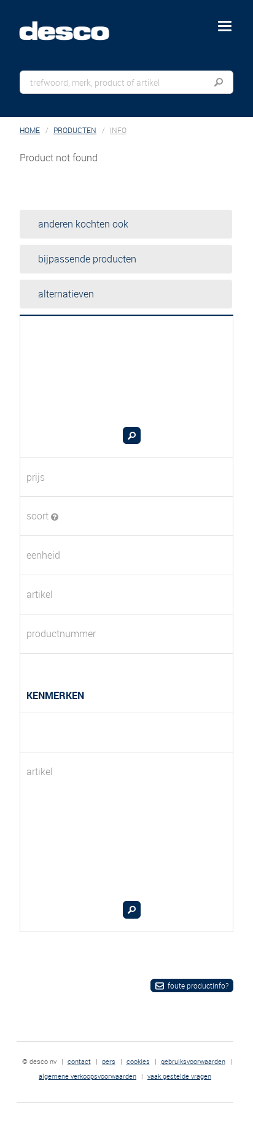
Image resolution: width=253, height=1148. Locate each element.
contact (79, 1061)
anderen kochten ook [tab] (83, 224)
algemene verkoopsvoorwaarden (87, 1076)
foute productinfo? (198, 985)
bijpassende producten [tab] (87, 259)
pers (108, 1061)
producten (74, 130)
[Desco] (73, 24)
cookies (138, 1061)
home (30, 130)
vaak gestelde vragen (179, 1076)
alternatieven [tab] (66, 293)
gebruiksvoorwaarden (193, 1061)
